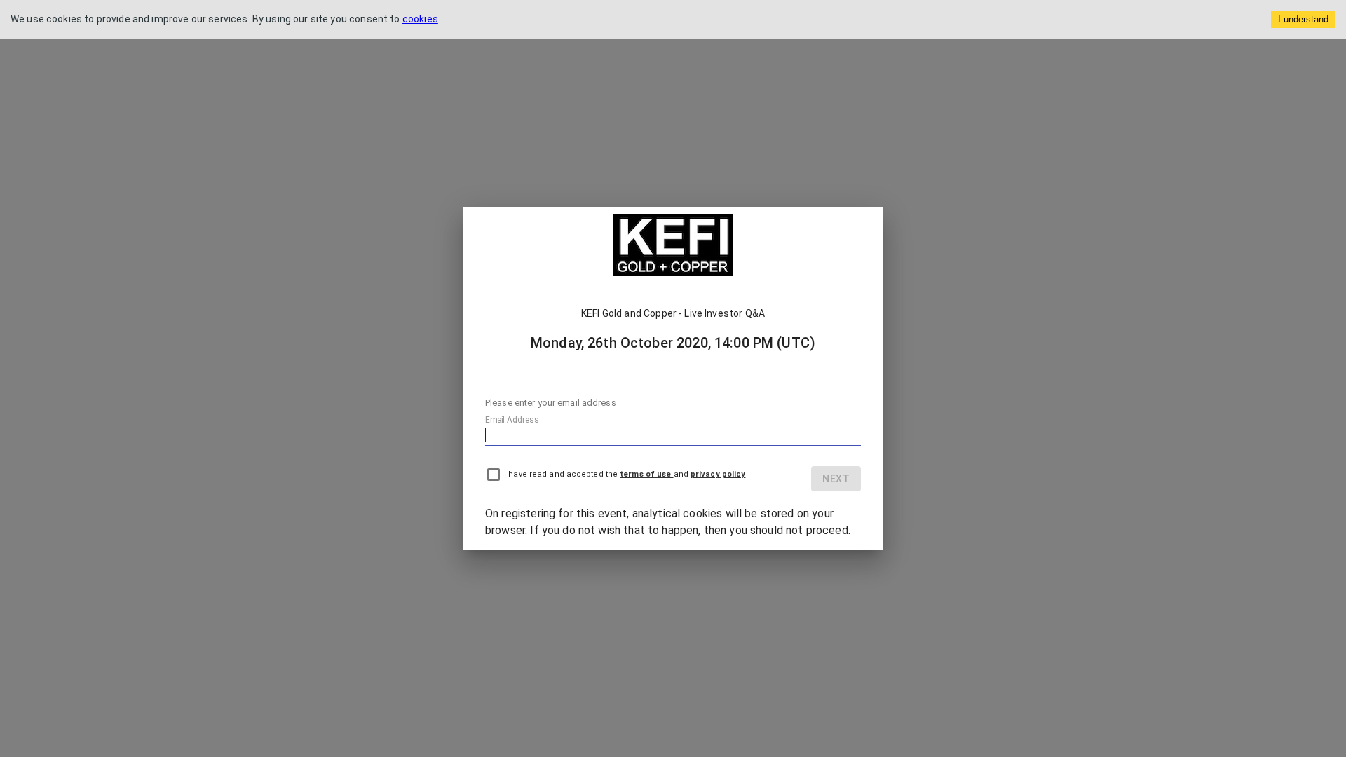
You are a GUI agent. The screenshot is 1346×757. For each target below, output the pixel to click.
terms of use (646, 474)
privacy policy (718, 474)
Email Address (511, 420)
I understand (1303, 19)
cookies (420, 19)
